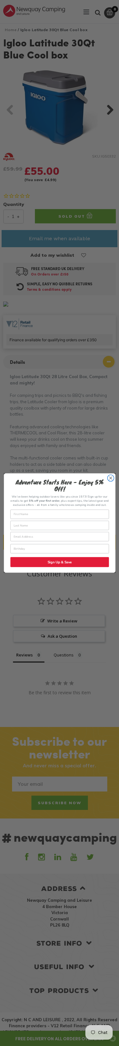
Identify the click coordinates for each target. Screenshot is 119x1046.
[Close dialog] (110, 478)
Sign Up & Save (59, 562)
